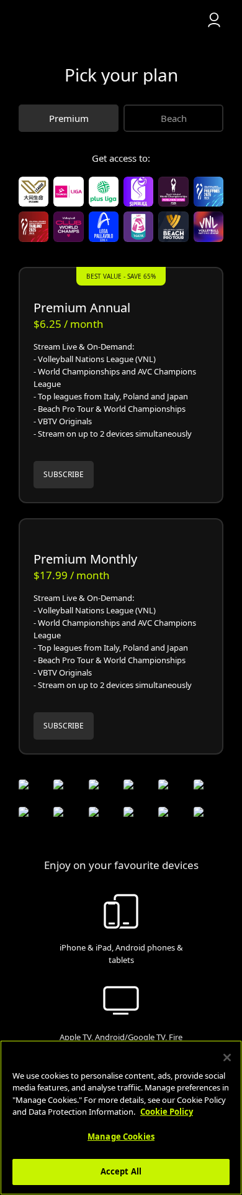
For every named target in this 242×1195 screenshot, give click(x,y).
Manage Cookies (121, 1136)
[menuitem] (121, 19)
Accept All (121, 1171)
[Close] (227, 1057)
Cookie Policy (166, 1111)
